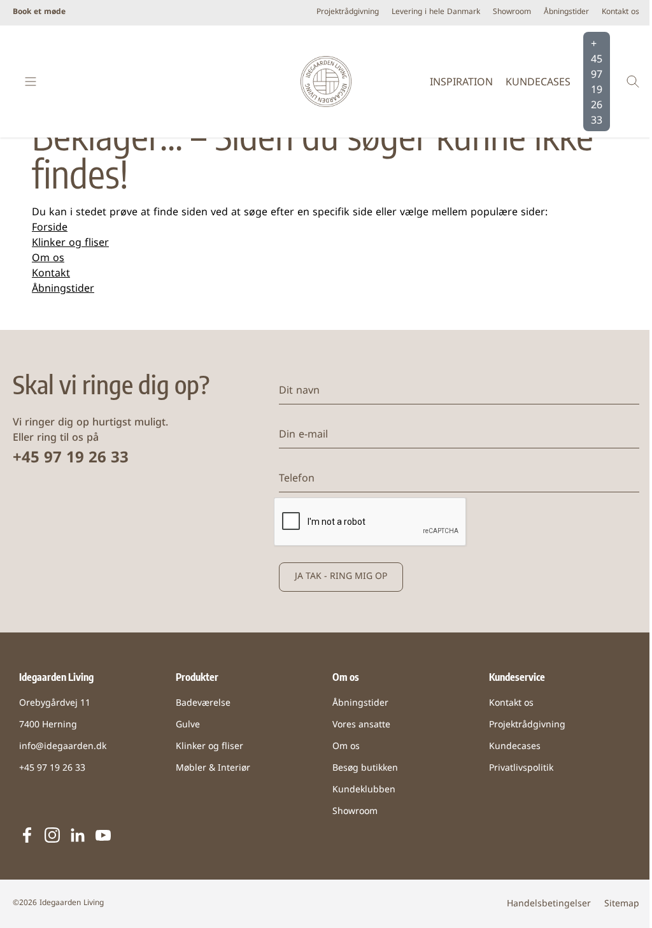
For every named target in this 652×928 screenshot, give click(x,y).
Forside (49, 228)
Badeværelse (203, 703)
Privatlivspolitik (521, 768)
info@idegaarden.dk (62, 746)
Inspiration (461, 82)
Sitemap (621, 904)
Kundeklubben (363, 790)
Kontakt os (620, 12)
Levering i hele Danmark (436, 12)
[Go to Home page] (325, 81)
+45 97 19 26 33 (71, 458)
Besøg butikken (365, 768)
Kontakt (51, 274)
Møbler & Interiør (213, 768)
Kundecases (538, 82)
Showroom (512, 12)
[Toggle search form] (633, 81)
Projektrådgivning (347, 12)
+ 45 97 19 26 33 (596, 82)
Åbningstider (566, 12)
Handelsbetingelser (549, 904)
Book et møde (39, 12)
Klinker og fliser (70, 243)
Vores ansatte (361, 725)
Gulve (188, 725)
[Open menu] (30, 81)
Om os (48, 258)
